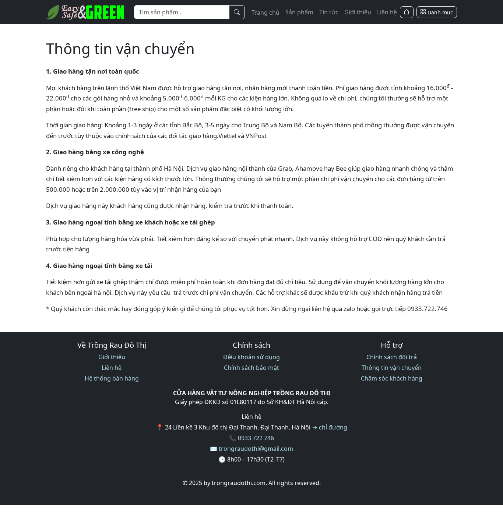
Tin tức (328, 12)
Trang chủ (265, 12)
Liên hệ (387, 12)
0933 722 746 (256, 438)
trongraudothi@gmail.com (256, 449)
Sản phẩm (299, 12)
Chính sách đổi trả (391, 357)
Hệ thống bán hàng (112, 378)
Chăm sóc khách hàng (391, 378)
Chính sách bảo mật (251, 368)
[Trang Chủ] (407, 12)
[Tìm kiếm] (237, 12)
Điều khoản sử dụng (251, 357)
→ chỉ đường (329, 427)
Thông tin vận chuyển (392, 368)
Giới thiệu (357, 12)
